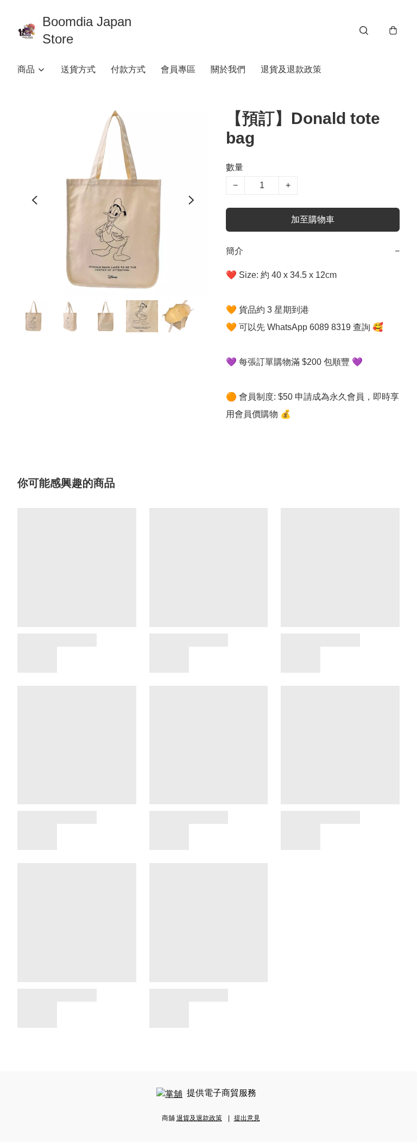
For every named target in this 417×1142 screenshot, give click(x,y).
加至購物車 (312, 219)
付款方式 (128, 69)
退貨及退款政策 (291, 69)
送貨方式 (78, 69)
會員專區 (178, 69)
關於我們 (228, 69)
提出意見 (247, 1118)
